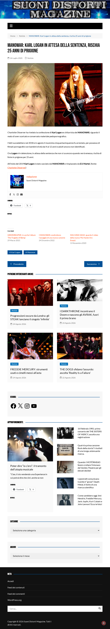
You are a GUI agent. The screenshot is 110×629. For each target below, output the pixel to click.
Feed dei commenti (16, 593)
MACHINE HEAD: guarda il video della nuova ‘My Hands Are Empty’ (84, 237)
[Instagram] (17, 194)
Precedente (18, 264)
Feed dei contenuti (16, 587)
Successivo (92, 264)
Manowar (31, 252)
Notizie (30, 58)
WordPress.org (14, 600)
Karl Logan (15, 252)
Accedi (11, 581)
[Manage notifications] (104, 623)
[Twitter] (14, 194)
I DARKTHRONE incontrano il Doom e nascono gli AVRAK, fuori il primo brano (79, 314)
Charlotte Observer (17, 167)
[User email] (21, 194)
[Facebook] (10, 194)
